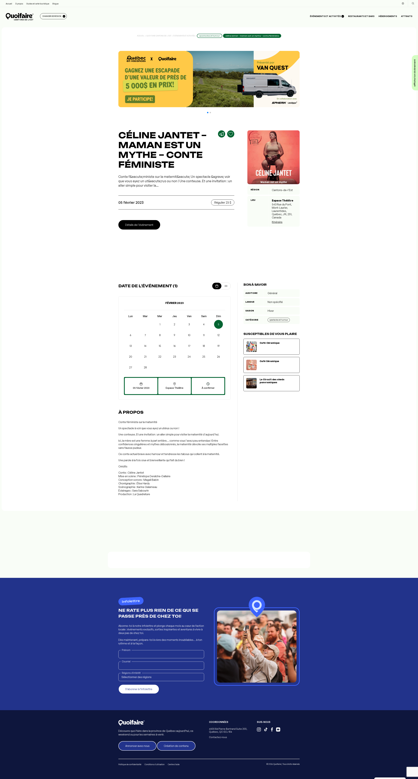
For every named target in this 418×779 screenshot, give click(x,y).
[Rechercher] (413, 3)
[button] (207, 112)
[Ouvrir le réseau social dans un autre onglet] (259, 729)
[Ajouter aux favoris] (230, 134)
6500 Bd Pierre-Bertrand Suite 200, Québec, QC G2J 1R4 (228, 730)
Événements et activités (184, 36)
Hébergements (387, 16)
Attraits (406, 16)
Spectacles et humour (278, 320)
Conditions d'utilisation (155, 764)
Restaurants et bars (361, 16)
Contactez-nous (218, 737)
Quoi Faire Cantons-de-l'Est (158, 36)
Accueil (9, 3)
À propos (19, 3)
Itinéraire (277, 222)
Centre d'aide (173, 764)
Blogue (55, 3)
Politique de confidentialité (129, 764)
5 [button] (218, 324)
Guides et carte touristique (37, 3)
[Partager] (221, 134)
